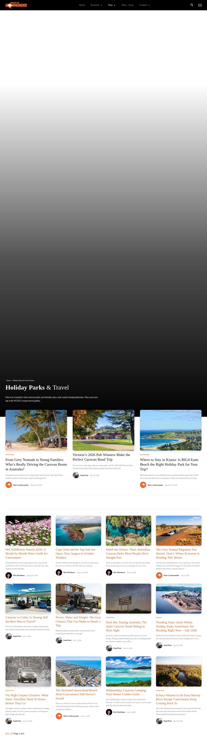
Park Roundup (144, 454)
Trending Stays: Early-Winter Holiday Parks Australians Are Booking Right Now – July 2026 (176, 626)
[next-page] (13, 733)
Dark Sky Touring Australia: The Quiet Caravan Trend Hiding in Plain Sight (126, 626)
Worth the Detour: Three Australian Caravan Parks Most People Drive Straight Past (128, 553)
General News (110, 617)
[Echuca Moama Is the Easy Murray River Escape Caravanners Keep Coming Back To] (178, 671)
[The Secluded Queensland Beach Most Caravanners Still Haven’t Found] (78, 671)
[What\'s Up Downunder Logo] (23, 5)
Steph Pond (84, 475)
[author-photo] (9, 485)
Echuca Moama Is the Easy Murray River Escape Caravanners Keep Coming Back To (178, 699)
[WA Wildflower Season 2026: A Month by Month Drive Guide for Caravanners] (28, 531)
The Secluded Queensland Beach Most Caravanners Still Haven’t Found (76, 694)
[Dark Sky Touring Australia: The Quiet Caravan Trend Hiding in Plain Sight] (128, 599)
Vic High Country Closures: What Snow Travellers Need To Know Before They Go (26, 699)
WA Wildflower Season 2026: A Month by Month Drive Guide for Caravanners (26, 553)
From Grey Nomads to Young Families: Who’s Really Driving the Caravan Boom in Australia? (36, 464)
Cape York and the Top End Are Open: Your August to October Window (76, 553)
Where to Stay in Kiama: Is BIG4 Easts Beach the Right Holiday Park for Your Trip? (169, 464)
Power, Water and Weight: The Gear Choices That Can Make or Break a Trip (78, 621)
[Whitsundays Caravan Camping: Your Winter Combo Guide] (128, 671)
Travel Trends (9, 454)
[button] (192, 5)
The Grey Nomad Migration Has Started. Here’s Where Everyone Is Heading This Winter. (178, 553)
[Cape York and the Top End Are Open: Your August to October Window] (78, 531)
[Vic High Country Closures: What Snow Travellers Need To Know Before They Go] (28, 671)
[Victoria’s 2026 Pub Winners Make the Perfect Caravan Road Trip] (103, 430)
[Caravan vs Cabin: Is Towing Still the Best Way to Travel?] (28, 599)
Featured (158, 617)
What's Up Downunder (21, 485)
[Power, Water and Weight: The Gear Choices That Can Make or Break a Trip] (78, 599)
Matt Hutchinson (19, 575)
